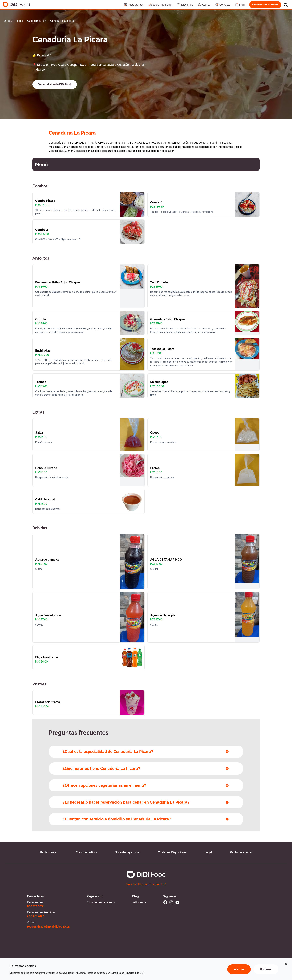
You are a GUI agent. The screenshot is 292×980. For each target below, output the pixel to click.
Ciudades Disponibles (172, 852)
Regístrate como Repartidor (265, 5)
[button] (265, 4)
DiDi (10, 20)
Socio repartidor (86, 852)
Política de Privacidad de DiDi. (129, 973)
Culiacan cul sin (36, 20)
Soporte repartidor (127, 852)
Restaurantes (49, 852)
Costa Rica (143, 884)
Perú (163, 884)
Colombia (131, 884)
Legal (208, 852)
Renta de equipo (241, 852)
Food (20, 20)
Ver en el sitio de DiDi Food (54, 84)
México (155, 884)
